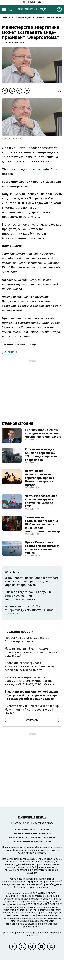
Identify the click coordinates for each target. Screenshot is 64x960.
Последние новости (19, 631)
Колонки (38, 17)
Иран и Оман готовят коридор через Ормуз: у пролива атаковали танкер (42, 547)
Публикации (23, 17)
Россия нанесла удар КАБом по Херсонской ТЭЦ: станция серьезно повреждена (41, 454)
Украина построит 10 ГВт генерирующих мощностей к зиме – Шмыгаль (30, 610)
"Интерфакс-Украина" (42, 861)
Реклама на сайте (25, 829)
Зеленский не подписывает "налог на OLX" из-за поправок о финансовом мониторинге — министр (42, 524)
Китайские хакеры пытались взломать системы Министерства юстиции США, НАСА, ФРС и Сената (29, 681)
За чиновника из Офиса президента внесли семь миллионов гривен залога (43, 433)
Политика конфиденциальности (32, 833)
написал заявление (41, 267)
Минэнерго (9, 352)
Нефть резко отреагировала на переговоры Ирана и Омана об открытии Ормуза (39, 478)
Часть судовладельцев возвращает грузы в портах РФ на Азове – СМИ (41, 501)
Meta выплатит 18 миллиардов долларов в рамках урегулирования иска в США (31, 652)
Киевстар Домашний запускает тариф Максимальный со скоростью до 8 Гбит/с (32, 709)
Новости (8, 17)
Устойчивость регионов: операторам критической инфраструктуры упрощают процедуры (31, 581)
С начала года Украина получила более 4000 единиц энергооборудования (28, 595)
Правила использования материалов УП (32, 837)
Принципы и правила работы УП (32, 841)
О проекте (43, 829)
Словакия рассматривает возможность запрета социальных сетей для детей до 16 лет (29, 666)
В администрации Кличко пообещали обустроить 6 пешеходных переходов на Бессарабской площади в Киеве (31, 695)
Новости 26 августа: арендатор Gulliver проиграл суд (27, 639)
